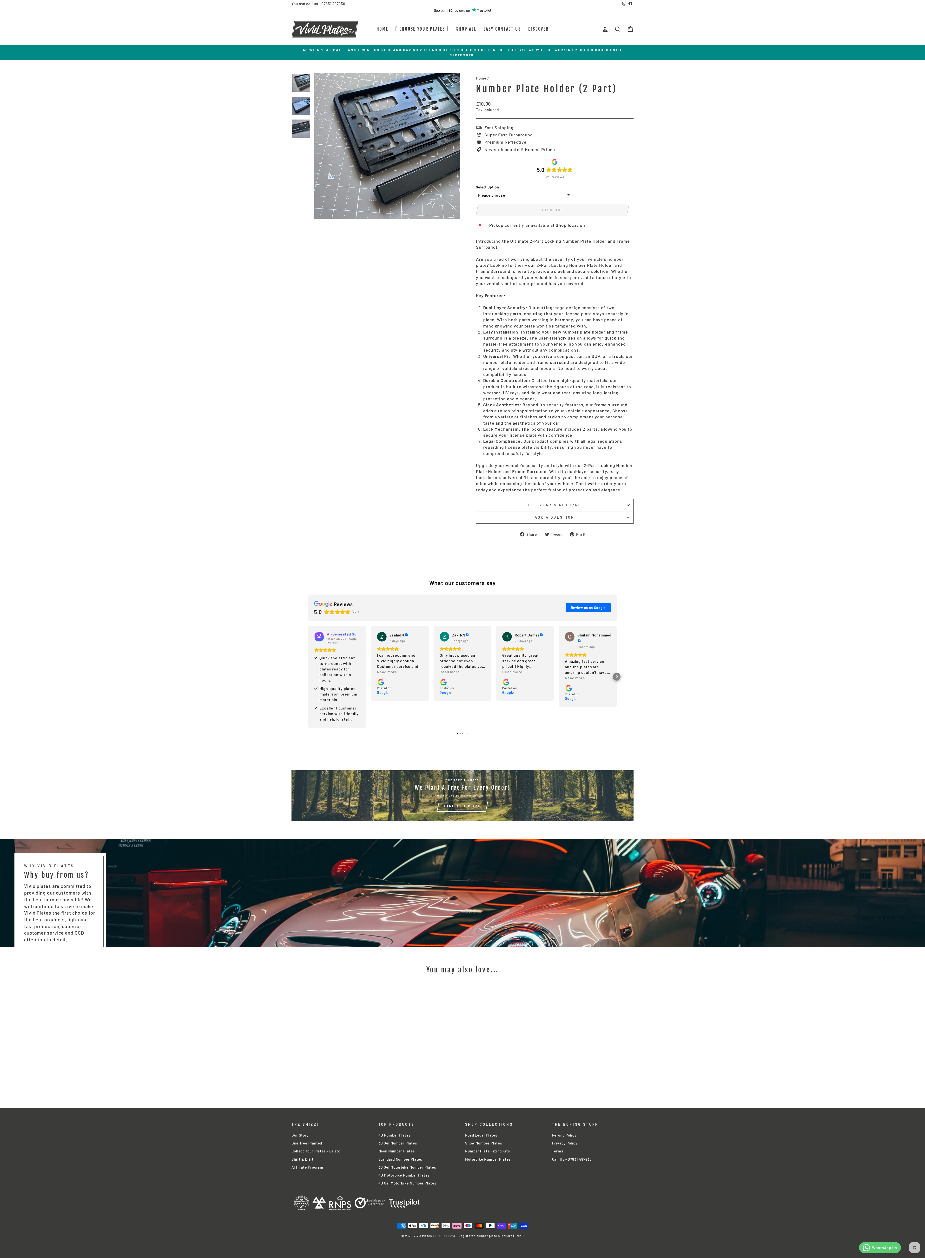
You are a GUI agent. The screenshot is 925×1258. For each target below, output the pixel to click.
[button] (308, 677)
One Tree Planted (306, 1143)
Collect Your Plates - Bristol (316, 1151)
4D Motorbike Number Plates (403, 1175)
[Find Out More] (462, 795)
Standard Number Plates (400, 1159)
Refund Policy (564, 1135)
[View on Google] (382, 637)
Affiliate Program (307, 1167)
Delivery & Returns (554, 505)
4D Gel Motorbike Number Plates (407, 1183)
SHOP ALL (466, 29)
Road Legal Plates (481, 1135)
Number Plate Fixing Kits (487, 1151)
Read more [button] (387, 671)
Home (481, 78)
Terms (557, 1151)
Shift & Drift (302, 1159)
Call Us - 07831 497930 (572, 1159)
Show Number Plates (483, 1143)
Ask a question (555, 517)
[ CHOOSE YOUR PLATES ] (422, 29)
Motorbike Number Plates (488, 1159)
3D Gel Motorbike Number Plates (407, 1167)
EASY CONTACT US (502, 29)
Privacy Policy (565, 1143)
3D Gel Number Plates (397, 1143)
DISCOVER (538, 29)
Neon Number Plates (396, 1151)
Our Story (300, 1135)
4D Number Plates (394, 1135)
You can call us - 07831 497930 (318, 3)
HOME (382, 29)
